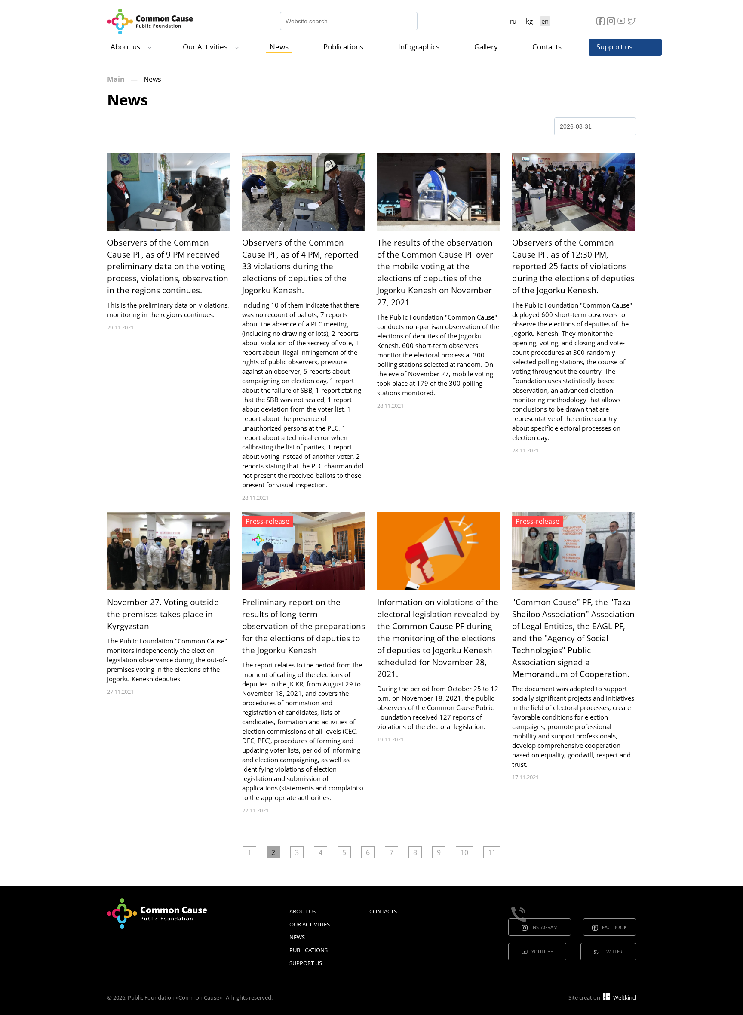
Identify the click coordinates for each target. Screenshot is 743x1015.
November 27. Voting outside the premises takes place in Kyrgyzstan (163, 614)
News (279, 47)
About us (125, 47)
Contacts (547, 47)
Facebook (614, 927)
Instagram (544, 927)
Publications (343, 47)
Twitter (613, 951)
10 (464, 852)
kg (529, 21)
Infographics (418, 47)
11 (492, 852)
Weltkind (624, 997)
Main (116, 79)
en (545, 21)
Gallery (486, 47)
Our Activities (205, 47)
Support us (614, 47)
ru (513, 21)
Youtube (542, 951)
